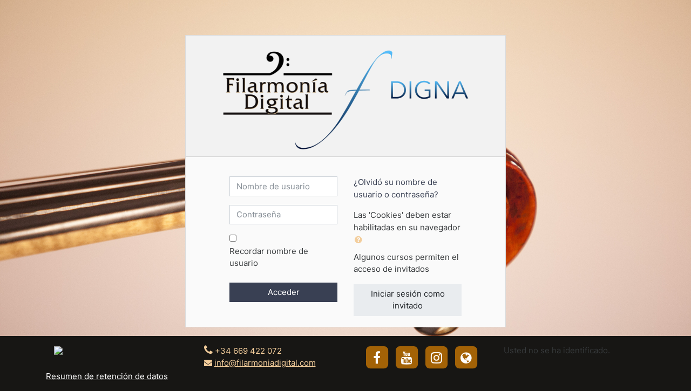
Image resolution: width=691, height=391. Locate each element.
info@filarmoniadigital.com (265, 363)
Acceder (284, 292)
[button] (361, 240)
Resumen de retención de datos (107, 376)
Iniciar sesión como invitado (408, 300)
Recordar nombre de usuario (268, 257)
